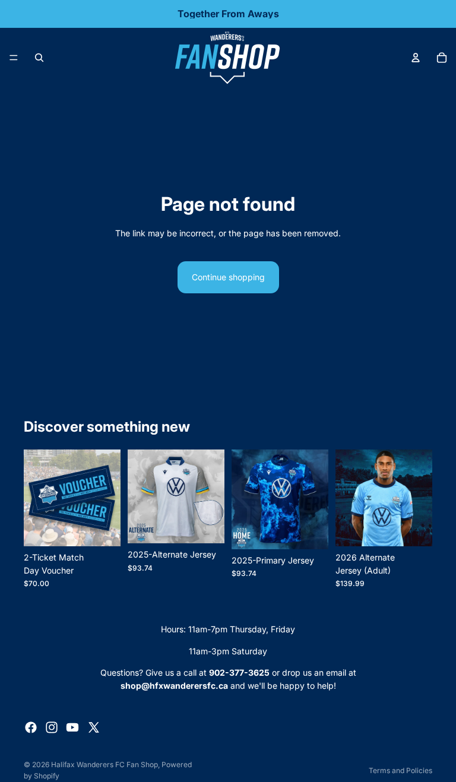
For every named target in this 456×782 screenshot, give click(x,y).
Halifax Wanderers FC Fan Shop (104, 764)
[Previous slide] (348, 498)
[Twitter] (94, 727)
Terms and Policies (400, 770)
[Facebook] (31, 727)
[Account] (416, 58)
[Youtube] (72, 727)
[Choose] (206, 525)
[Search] (39, 58)
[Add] (102, 528)
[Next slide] (419, 498)
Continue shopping (228, 277)
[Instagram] (52, 727)
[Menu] (13, 57)
